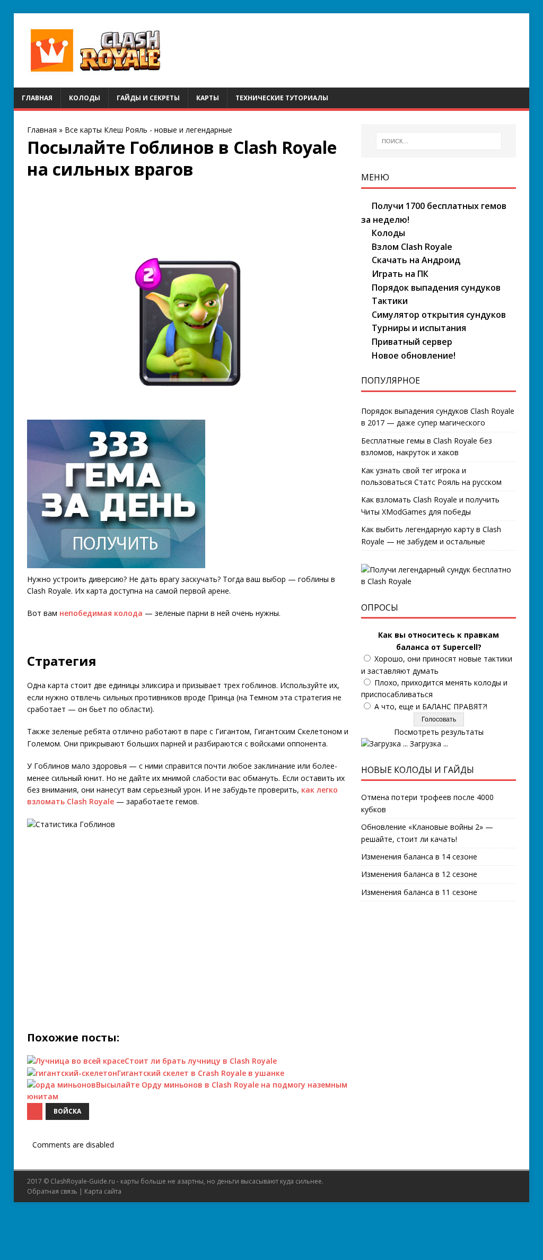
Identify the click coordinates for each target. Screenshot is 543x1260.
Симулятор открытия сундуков (439, 314)
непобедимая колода (101, 613)
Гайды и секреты (148, 97)
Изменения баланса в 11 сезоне (419, 892)
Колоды (84, 97)
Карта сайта (102, 1191)
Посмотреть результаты (439, 732)
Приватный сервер (412, 341)
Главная (37, 97)
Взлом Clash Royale (412, 247)
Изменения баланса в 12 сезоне (419, 874)
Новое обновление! (414, 355)
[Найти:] (439, 141)
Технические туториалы (281, 97)
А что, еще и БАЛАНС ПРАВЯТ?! (430, 706)
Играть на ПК (400, 274)
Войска (67, 1111)
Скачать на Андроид (416, 260)
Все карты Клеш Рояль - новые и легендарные (148, 130)
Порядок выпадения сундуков (436, 287)
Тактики (390, 301)
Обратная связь (52, 1191)
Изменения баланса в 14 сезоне (419, 856)
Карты (207, 97)
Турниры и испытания (419, 328)
